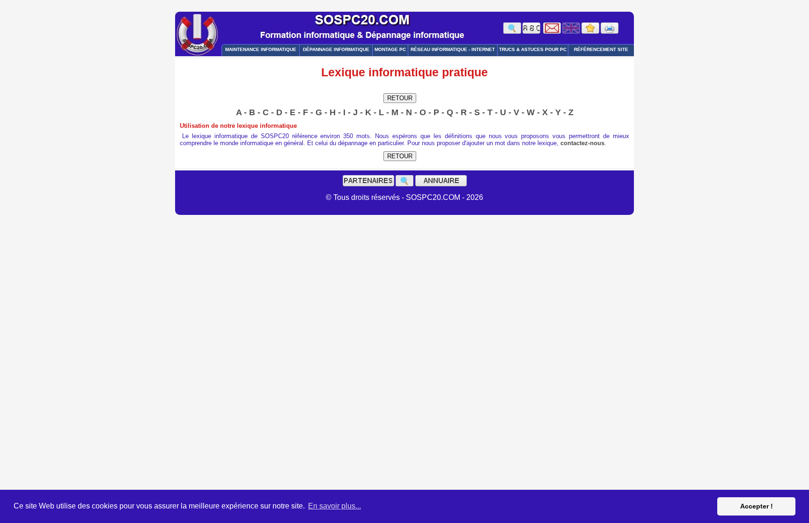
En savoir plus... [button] (334, 506)
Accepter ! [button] (756, 506)
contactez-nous (582, 143)
